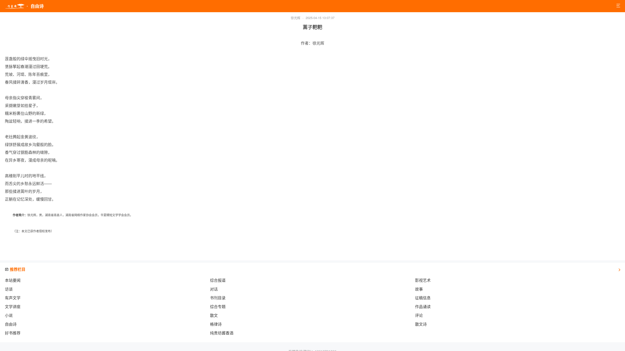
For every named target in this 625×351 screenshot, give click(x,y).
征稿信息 (423, 298)
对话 (214, 289)
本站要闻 (13, 280)
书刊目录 (218, 298)
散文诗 (421, 324)
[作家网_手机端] (14, 6)
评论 (419, 315)
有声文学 (13, 298)
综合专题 (218, 306)
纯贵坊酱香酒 (221, 333)
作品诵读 (423, 306)
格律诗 (216, 324)
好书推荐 (13, 333)
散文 (214, 315)
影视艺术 (423, 280)
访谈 (9, 289)
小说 (9, 315)
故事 (419, 289)
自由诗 (11, 324)
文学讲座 (13, 306)
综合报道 (218, 280)
